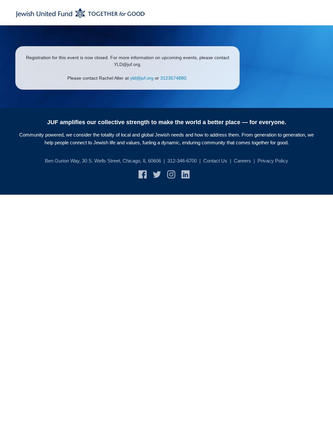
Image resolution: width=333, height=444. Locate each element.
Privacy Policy (273, 160)
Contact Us (215, 160)
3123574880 (173, 78)
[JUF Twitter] (160, 173)
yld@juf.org (141, 78)
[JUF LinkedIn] (187, 173)
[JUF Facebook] (146, 173)
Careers (242, 160)
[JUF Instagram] (174, 173)
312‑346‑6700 (182, 160)
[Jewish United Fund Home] (80, 12)
